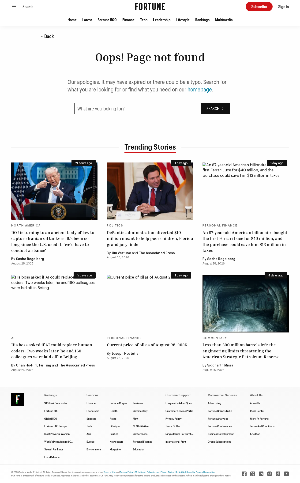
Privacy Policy (173, 418)
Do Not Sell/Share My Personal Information (195, 472)
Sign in (283, 6)
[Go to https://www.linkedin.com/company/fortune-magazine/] (261, 474)
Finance (128, 19)
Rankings (202, 19)
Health (113, 410)
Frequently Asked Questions (181, 403)
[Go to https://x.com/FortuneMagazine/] (252, 474)
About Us (255, 403)
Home (72, 19)
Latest (87, 19)
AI (13, 338)
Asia (88, 433)
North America (26, 225)
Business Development (221, 433)
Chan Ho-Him (26, 365)
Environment (93, 449)
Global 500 (50, 418)
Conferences (140, 433)
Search (27, 6)
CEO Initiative (141, 426)
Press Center (257, 410)
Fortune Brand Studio (220, 410)
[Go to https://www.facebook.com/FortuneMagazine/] (244, 474)
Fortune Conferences (220, 426)
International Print (175, 441)
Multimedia (224, 19)
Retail (113, 418)
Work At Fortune (259, 418)
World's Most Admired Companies (63, 441)
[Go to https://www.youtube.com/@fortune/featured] (286, 474)
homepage (200, 89)
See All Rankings (53, 449)
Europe (90, 441)
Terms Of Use (172, 426)
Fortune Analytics (218, 418)
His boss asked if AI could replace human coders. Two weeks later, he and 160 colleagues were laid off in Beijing (51, 350)
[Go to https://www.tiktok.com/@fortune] (278, 474)
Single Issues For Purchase (180, 433)
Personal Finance (219, 225)
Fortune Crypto (118, 403)
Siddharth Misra (220, 365)
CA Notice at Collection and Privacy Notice (154, 472)
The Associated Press (157, 253)
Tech (143, 19)
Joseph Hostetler (126, 353)
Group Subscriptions (219, 441)
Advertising (214, 403)
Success (91, 418)
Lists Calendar (52, 457)
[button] (72, 19)
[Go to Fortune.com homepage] (150, 6)
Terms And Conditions (262, 426)
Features (138, 403)
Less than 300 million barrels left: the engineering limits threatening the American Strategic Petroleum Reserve (241, 350)
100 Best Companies (55, 403)
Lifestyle (183, 19)
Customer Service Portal (179, 410)
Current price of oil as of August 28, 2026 (147, 344)
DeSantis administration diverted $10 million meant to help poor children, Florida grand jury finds (150, 238)
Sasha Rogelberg (30, 259)
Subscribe (259, 6)
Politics (115, 225)
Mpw (135, 418)
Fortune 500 (107, 19)
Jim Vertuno (121, 253)
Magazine (115, 449)
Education (138, 449)
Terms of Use (110, 472)
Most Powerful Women (57, 433)
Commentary (214, 338)
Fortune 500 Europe (55, 426)
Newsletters (116, 441)
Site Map (255, 433)
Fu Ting (45, 365)
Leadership (162, 19)
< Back (47, 36)
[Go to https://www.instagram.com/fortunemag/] (269, 474)
